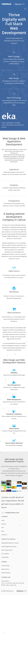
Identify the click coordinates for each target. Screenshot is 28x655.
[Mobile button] (25, 8)
